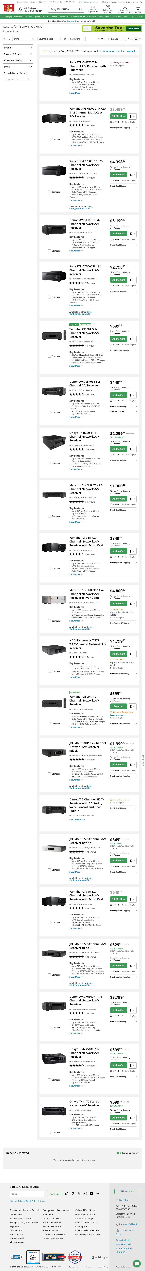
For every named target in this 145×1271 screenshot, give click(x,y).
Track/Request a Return (21, 1218)
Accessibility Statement (125, 1267)
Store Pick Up (123, 1240)
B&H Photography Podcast (87, 1234)
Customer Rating (72, 38)
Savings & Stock (46, 38)
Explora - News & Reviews (87, 1230)
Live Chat (134, 2)
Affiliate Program (50, 1230)
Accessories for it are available (119, 51)
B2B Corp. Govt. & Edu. (86, 1222)
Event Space (81, 1226)
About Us (121, 2)
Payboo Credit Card (52, 1226)
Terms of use (74, 1267)
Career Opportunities (53, 1238)
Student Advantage (84, 1218)
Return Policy (16, 1214)
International (16, 1230)
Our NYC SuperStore (52, 1218)
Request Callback (128, 1224)
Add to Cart (118, 174)
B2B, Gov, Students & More (27, 2)
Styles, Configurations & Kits (81, 207)
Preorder (118, 706)
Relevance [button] (113, 38)
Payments (14, 1226)
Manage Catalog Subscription (24, 1222)
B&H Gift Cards (124, 1244)
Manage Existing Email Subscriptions (27, 1201)
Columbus (70, 21)
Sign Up (54, 1194)
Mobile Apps (101, 1257)
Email (14, 1194)
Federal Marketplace (85, 1214)
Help (128, 2)
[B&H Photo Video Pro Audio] (10, 8)
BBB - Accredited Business (17, 1257)
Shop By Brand (17, 1238)
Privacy (88, 1267)
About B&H (48, 1214)
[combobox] (116, 39)
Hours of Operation (52, 1222)
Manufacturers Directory (54, 1234)
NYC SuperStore (111, 2)
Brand (16, 38)
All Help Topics (17, 1242)
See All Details (76, 819)
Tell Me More (119, 116)
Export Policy (103, 1267)
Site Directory (16, 1234)
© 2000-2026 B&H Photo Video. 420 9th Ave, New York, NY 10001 (36, 1267)
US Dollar (129, 1191)
